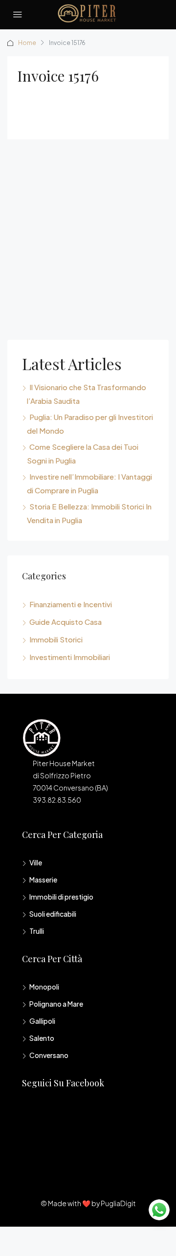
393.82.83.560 (57, 799)
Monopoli (44, 986)
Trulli (36, 930)
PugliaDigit (118, 1203)
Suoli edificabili (52, 913)
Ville (35, 862)
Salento (41, 1038)
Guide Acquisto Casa (65, 621)
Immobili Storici (56, 639)
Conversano (48, 1055)
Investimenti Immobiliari (69, 656)
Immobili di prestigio (61, 896)
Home (27, 42)
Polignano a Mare (56, 1003)
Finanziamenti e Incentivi (70, 604)
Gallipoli (42, 1020)
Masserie (43, 879)
